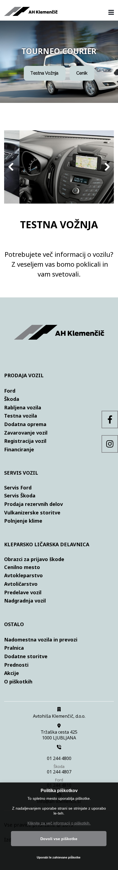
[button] (59, 168)
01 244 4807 (59, 772)
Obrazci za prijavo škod (32, 559)
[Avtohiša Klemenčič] (31, 14)
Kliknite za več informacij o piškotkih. (59, 823)
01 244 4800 (59, 758)
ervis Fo (16, 487)
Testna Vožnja (44, 73)
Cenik (81, 73)
